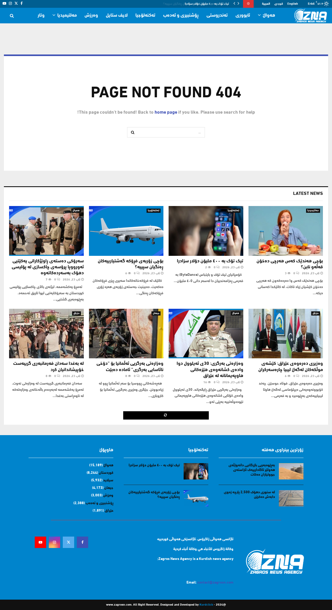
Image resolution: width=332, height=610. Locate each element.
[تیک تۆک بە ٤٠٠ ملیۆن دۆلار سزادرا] (206, 231)
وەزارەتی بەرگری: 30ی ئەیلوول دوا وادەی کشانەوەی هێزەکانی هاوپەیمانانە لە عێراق (210, 369)
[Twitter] (68, 542)
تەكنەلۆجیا (145, 15)
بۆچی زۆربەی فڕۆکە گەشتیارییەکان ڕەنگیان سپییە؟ (198, 3)
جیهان (156, 313)
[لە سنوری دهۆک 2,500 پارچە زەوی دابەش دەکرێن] (291, 498)
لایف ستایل (117, 15)
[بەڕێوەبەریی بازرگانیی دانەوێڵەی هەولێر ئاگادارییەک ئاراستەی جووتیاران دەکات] (291, 471)
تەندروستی (217, 15)
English (292, 3)
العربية (266, 3)
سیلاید (108, 480)
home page (166, 112)
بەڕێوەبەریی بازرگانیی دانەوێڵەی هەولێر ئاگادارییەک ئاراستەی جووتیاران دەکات (252, 470)
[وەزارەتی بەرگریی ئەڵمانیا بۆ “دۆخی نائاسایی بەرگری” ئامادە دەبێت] (126, 334)
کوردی (278, 3)
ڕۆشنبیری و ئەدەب (181, 15)
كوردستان (106, 473)
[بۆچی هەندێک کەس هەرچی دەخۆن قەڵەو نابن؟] (285, 231)
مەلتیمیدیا (67, 15)
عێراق (316, 313)
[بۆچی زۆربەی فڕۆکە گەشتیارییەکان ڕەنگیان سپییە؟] (126, 231)
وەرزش (91, 15)
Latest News (308, 193)
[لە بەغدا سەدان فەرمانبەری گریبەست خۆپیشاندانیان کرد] (46, 334)
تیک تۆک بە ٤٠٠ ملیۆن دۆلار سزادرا (210, 261)
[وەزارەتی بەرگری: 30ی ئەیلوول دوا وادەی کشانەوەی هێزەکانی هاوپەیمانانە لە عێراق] (206, 334)
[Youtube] (40, 542)
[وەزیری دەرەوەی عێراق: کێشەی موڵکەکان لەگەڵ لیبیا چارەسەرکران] (285, 334)
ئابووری (243, 15)
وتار (41, 15)
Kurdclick (206, 604)
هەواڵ (269, 15)
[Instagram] (54, 542)
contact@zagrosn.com (215, 583)
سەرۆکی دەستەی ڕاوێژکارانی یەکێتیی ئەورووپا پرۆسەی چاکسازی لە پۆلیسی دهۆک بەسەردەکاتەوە (48, 267)
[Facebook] (82, 542)
